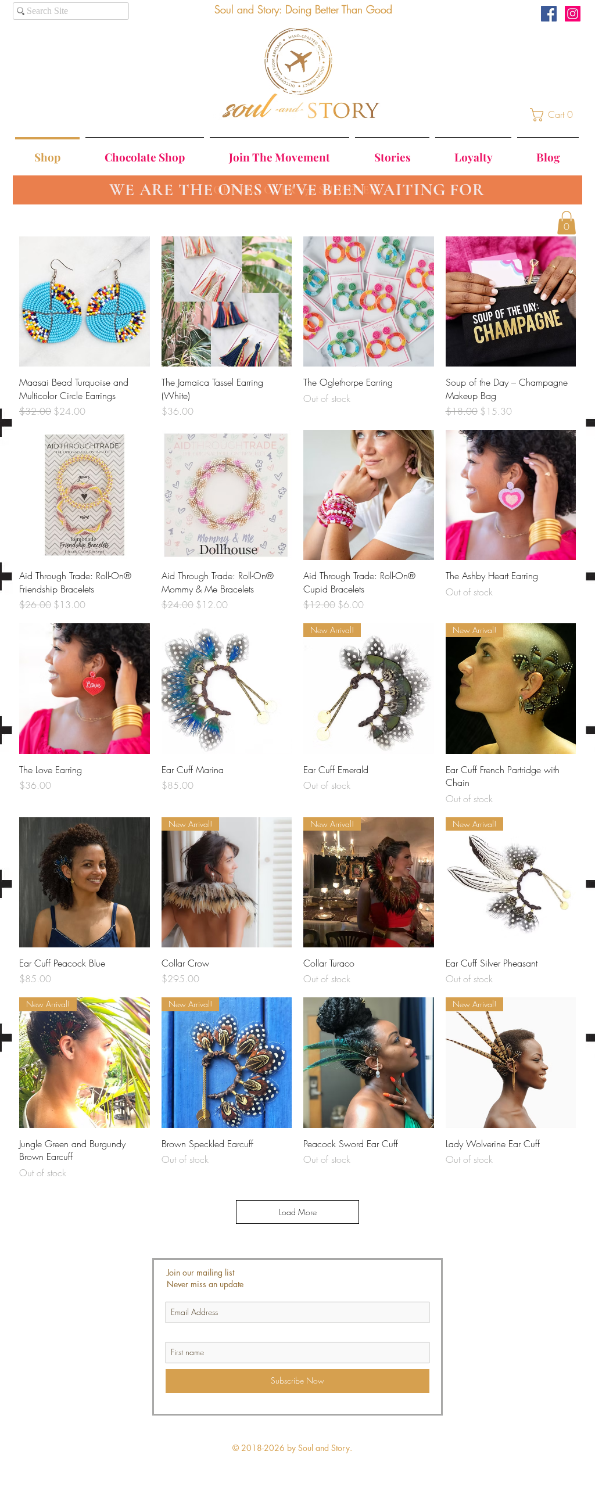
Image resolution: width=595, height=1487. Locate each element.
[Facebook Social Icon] (549, 13)
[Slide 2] (298, 177)
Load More (298, 1211)
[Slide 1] (287, 177)
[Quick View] (84, 301)
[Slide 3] (309, 177)
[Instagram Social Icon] (572, 13)
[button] (555, 114)
